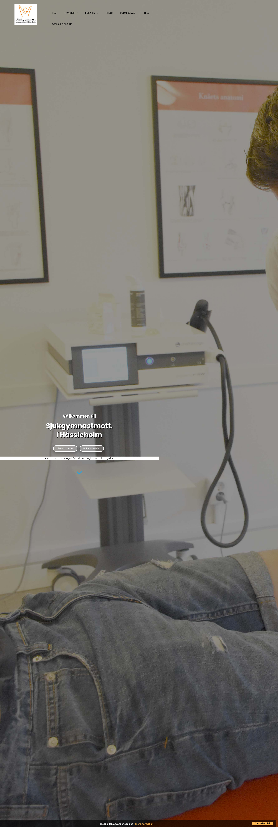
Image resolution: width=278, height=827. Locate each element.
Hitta (146, 12)
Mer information (144, 823)
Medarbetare (127, 12)
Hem (54, 12)
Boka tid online (65, 448)
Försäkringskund (62, 24)
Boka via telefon (91, 448)
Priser (109, 12)
